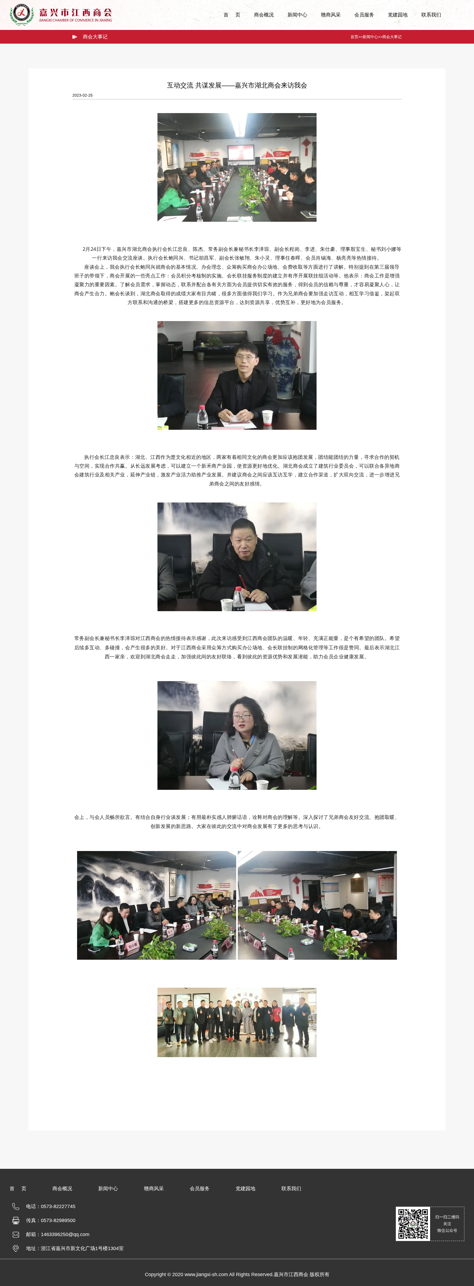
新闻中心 (297, 15)
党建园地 (398, 15)
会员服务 (364, 15)
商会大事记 (392, 37)
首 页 (232, 15)
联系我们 (431, 15)
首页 (354, 37)
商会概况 (264, 15)
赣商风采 (331, 15)
